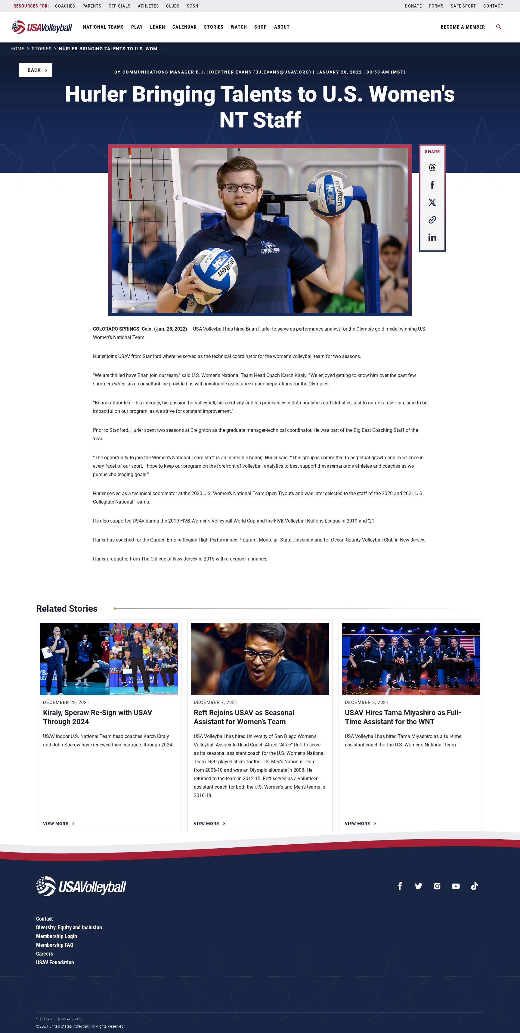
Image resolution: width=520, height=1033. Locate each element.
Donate (413, 6)
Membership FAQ (54, 945)
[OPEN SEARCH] (499, 27)
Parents (91, 6)
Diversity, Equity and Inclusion (69, 927)
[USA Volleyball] (42, 27)
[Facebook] (400, 886)
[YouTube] (456, 886)
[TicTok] (474, 886)
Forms (436, 6)
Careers (44, 953)
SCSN (192, 6)
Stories (214, 27)
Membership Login (56, 936)
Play (137, 27)
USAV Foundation (55, 962)
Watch (239, 27)
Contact (493, 6)
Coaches (65, 6)
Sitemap (44, 1019)
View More (55, 823)
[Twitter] (418, 886)
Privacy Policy (73, 1019)
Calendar (184, 27)
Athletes (148, 6)
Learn (157, 27)
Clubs (173, 6)
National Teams (103, 27)
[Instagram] (437, 886)
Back (34, 70)
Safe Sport (463, 6)
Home (18, 49)
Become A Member (463, 27)
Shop (260, 27)
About (282, 27)
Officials (120, 6)
